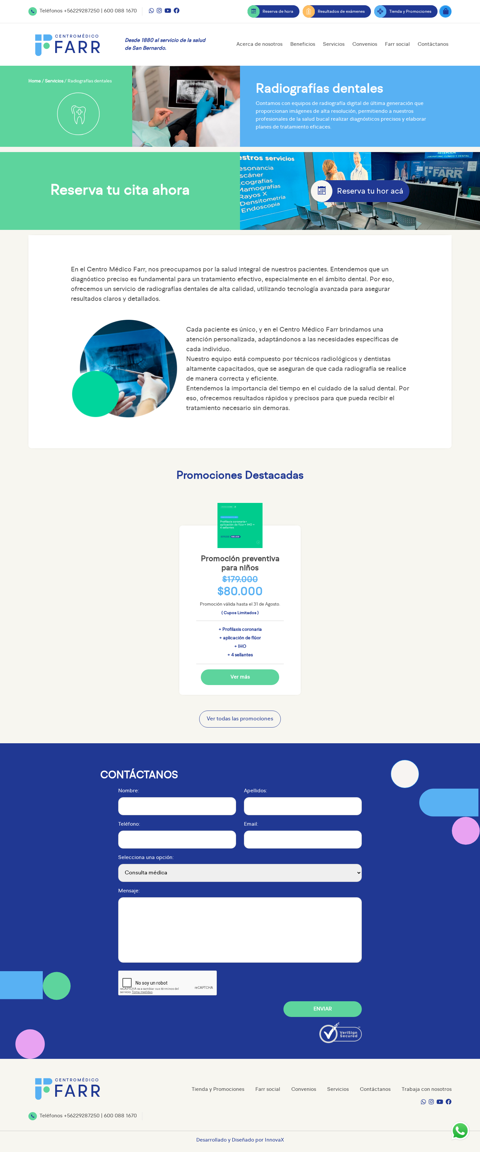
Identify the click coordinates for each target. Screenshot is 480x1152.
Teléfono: (129, 824)
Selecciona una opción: (146, 857)
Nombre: (128, 791)
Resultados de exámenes (341, 11)
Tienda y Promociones (410, 11)
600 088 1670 (120, 11)
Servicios (333, 44)
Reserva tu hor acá (370, 192)
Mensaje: (129, 891)
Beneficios (302, 44)
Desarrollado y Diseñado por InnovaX (240, 1140)
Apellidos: (255, 791)
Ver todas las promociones (240, 719)
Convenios (364, 44)
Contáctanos (433, 44)
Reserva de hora (278, 11)
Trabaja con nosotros (427, 1089)
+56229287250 (82, 11)
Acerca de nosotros (259, 44)
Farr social (397, 44)
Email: (251, 824)
